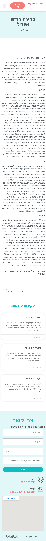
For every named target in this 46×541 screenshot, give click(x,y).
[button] (4, 6)
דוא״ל (32, 488)
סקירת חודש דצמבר (31, 378)
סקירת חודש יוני (33, 347)
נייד (33, 479)
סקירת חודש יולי (33, 317)
